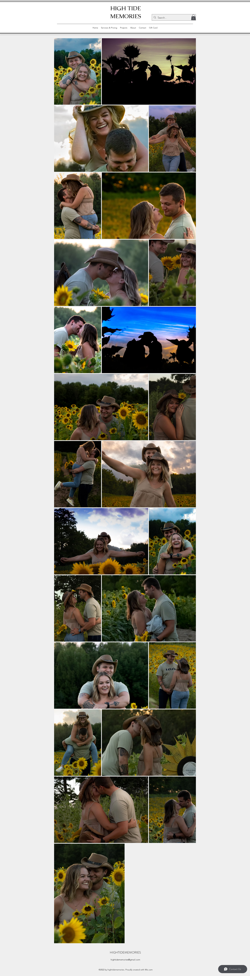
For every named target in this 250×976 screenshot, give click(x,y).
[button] (193, 17)
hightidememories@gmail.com (125, 959)
